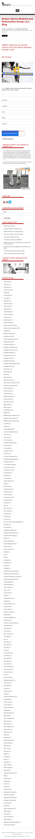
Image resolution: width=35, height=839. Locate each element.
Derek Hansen (8, 492)
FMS (6, 557)
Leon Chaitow (8, 704)
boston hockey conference (11, 382)
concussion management (11, 456)
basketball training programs (12, 363)
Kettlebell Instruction (9, 680)
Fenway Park (8, 546)
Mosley (6, 759)
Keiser (6, 674)
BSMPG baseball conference (11, 415)
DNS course (8, 508)
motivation (7, 762)
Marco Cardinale (9, 718)
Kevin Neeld (7, 685)
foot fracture (7, 563)
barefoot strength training (16, 88)
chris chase (7, 434)
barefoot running (6, 89)
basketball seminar (9, 358)
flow (5, 554)
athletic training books (10, 325)
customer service (9, 470)
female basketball (9, 541)
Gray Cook (7, 590)
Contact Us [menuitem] (26, 832)
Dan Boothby (8, 472)
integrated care (8, 625)
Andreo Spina (8, 306)
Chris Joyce (7, 437)
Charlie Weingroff (9, 429)
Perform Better (8, 819)
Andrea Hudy (8, 303)
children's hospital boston (11, 432)
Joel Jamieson (8, 653)
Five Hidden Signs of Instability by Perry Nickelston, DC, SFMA (17, 247)
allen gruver (7, 301)
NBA (5, 775)
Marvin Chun (8, 732)
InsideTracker (8, 620)
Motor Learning (8, 767)
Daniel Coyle (8, 478)
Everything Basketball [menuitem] (10, 832)
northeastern (7, 789)
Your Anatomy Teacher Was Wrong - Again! (14, 251)
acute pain (7, 284)
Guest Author (8, 593)
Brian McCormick (9, 402)
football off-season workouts (11, 571)
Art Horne (7, 317)
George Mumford (9, 582)
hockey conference (9, 603)
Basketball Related (9, 352)
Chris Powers (8, 440)
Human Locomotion (9, 612)
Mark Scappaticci (9, 726)
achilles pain (7, 281)
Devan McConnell (9, 497)
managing (7, 710)
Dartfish (6, 483)
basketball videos (9, 366)
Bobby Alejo (8, 377)
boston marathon (9, 388)
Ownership (7, 803)
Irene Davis (7, 631)
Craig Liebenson (9, 467)
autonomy (7, 331)
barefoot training (14, 89)
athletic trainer (8, 320)
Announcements (8, 314)
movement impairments (10, 773)
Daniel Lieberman (9, 481)
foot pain (7, 565)
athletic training (8, 322)
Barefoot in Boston (27, 88)
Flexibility (7, 552)
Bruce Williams (8, 410)
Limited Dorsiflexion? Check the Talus (13, 228)
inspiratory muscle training (11, 623)
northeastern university (10, 792)
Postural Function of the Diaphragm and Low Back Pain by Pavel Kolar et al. (17, 243)
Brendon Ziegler (8, 399)
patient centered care (10, 808)
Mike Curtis (7, 748)
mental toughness (9, 740)
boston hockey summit (10, 385)
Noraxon (7, 786)
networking (7, 781)
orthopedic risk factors (10, 800)
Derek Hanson (8, 494)
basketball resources (10, 355)
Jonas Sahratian (8, 666)
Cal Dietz (7, 423)
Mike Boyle (7, 745)
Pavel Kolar (7, 814)
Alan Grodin (8, 295)
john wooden (8, 664)
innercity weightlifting (10, 617)
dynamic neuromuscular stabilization (13, 522)
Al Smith (6, 292)
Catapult (6, 426)
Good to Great (8, 587)
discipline (7, 502)
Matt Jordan (7, 737)
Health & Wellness (9, 598)
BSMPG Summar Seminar (11, 418)
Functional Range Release (11, 579)
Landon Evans (8, 691)
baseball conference (9, 344)
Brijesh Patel (8, 404)
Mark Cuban (7, 721)
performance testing (9, 825)
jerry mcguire (8, 644)
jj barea (6, 650)
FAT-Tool (6, 538)
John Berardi (8, 655)
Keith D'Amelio (8, 677)
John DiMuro (8, 658)
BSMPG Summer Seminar (11, 421)
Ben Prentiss (8, 369)
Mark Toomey (8, 729)
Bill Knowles (8, 371)
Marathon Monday (9, 713)
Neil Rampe (7, 778)
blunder (6, 374)
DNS (6, 505)
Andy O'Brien (8, 309)
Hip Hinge (7, 601)
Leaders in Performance (10, 696)
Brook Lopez (7, 407)
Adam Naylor (8, 287)
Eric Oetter (7, 524)
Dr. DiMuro (7, 516)
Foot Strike (7, 568)
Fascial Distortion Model (10, 535)
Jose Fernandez (8, 669)
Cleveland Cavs (8, 451)
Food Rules (7, 560)
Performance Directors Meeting (12, 822)
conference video (9, 461)
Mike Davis (7, 751)
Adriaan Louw (8, 290)
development (8, 500)
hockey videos (8, 609)
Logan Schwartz (8, 707)
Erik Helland (7, 527)
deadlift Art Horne (9, 489)
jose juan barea (8, 672)
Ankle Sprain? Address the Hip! (11, 237)
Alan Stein (7, 298)
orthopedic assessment (10, 797)
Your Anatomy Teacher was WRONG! (13, 239)
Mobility (6, 754)
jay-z (6, 639)
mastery (6, 734)
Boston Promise (8, 391)
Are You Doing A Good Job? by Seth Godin (14, 253)
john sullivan (7, 661)
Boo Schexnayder (9, 380)
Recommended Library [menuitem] (17, 834)
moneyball (7, 756)
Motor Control (8, 764)
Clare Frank (8, 448)
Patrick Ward (7, 811)
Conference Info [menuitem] (20, 832)
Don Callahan (8, 511)
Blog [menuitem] (31, 832)
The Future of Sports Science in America (13, 234)
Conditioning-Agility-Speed (11, 459)
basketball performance (10, 350)
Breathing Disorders (9, 396)
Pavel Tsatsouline (9, 816)
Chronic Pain (8, 445)
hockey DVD (7, 606)
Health (6, 595)
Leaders (6, 694)
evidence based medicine (11, 532)
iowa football (7, 628)
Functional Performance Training (12, 576)
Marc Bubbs (7, 715)
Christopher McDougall (10, 442)
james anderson (8, 633)
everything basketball (10, 530)
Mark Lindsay (8, 723)
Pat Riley (7, 805)
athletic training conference (12, 328)
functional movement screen (11, 573)
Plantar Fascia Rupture (9, 226)
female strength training (10, 543)
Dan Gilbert (7, 475)
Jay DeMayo (7, 636)
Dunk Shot (7, 519)
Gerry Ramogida (8, 584)
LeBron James (8, 702)
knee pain (7, 688)
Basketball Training (9, 361)
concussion (7, 453)
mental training (8, 743)
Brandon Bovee (8, 393)
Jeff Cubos (7, 642)
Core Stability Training (10, 464)
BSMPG (7, 88)
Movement (7, 770)
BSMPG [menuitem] (3, 832)
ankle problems (8, 311)
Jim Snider (7, 647)
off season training (9, 794)
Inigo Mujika (7, 614)
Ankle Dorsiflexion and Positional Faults (13, 231)
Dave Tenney (8, 486)
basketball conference (10, 347)
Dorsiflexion (7, 513)
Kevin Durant (8, 683)
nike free (7, 784)
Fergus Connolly (9, 549)
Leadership (7, 699)
